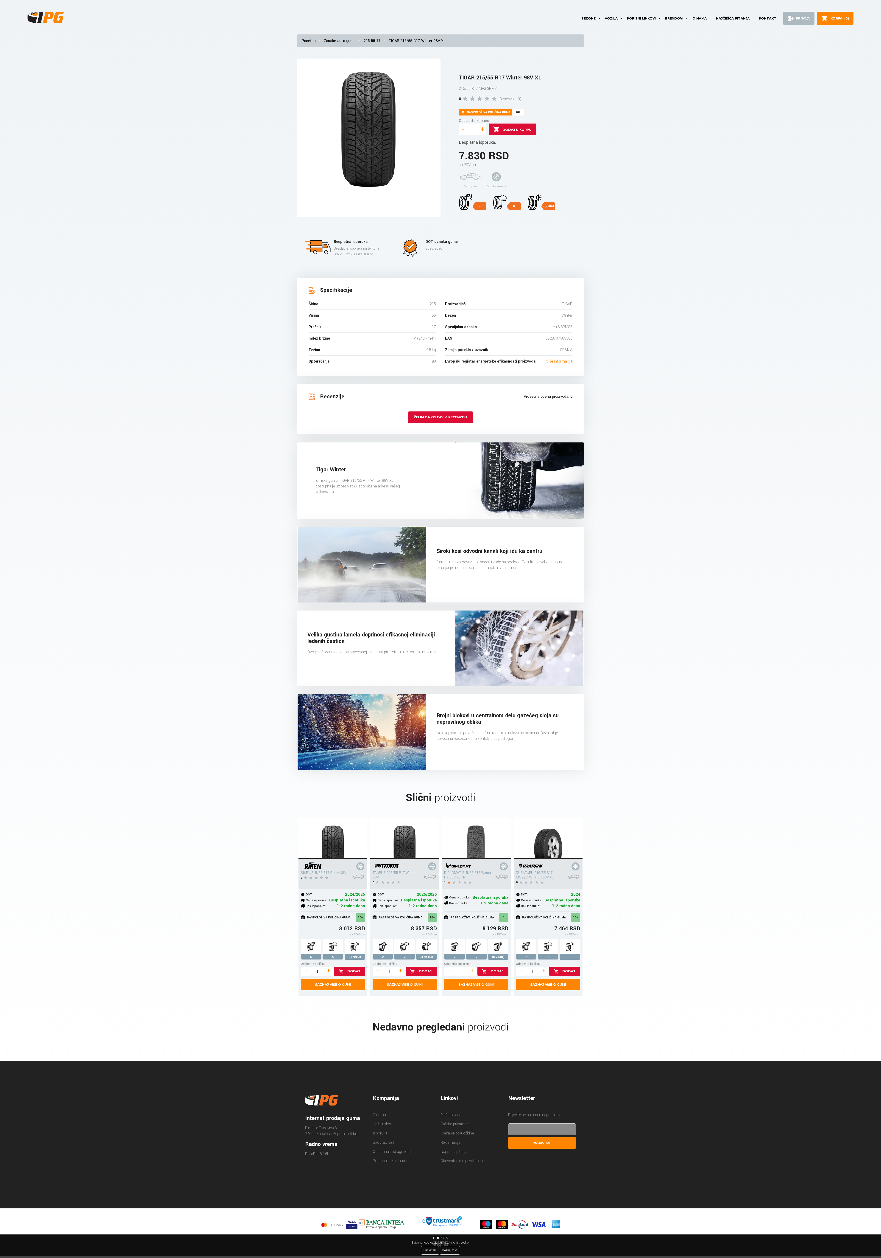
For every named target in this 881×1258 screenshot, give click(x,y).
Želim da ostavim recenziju (440, 417)
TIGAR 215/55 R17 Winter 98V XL (417, 40)
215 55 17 (372, 40)
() (840, 18)
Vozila (611, 18)
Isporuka (380, 1133)
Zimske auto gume (340, 40)
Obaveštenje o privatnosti (461, 1160)
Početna (309, 40)
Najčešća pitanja (733, 18)
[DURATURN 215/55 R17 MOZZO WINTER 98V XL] (548, 838)
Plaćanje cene (451, 1114)
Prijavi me (542, 1143)
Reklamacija (450, 1142)
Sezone (588, 18)
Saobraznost (383, 1142)
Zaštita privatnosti (455, 1124)
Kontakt (767, 18)
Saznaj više (449, 1250)
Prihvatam (430, 1250)
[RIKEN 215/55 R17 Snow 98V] (332, 838)
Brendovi (674, 18)
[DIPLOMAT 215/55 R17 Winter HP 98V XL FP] (476, 838)
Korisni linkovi (641, 18)
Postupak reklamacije (390, 1160)
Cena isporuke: (316, 900)
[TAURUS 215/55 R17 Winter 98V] (404, 838)
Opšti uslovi (382, 1124)
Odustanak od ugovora (392, 1151)
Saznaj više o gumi (333, 984)
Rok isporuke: (315, 906)
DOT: (309, 894)
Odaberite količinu (474, 120)
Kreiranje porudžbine (457, 1133)
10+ (360, 917)
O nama (699, 18)
